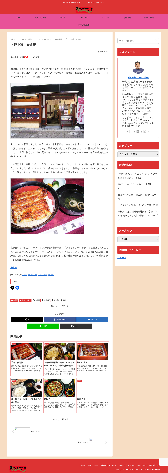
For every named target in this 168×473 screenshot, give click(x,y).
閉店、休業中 (26, 300)
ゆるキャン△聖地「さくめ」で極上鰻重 (138, 205)
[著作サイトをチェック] (127, 131)
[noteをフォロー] (145, 131)
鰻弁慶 (13, 267)
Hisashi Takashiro (138, 77)
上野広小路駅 (42, 275)
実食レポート (93, 465)
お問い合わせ (154, 465)
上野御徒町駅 (32, 275)
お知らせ (131, 465)
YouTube (112, 465)
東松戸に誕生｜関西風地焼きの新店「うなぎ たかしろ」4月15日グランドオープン (138, 215)
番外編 (103, 465)
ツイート (121, 257)
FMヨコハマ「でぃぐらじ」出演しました (137, 186)
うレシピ (121, 465)
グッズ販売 (141, 465)
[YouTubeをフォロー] (141, 131)
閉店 (64, 300)
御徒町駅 (51, 275)
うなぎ (24, 275)
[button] (76, 326)
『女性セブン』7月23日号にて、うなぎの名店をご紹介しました (137, 176)
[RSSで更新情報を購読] (148, 131)
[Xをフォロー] (131, 131)
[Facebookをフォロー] (134, 131)
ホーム (83, 465)
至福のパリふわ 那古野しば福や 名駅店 (137, 197)
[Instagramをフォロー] (138, 131)
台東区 (15, 300)
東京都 (56, 300)
